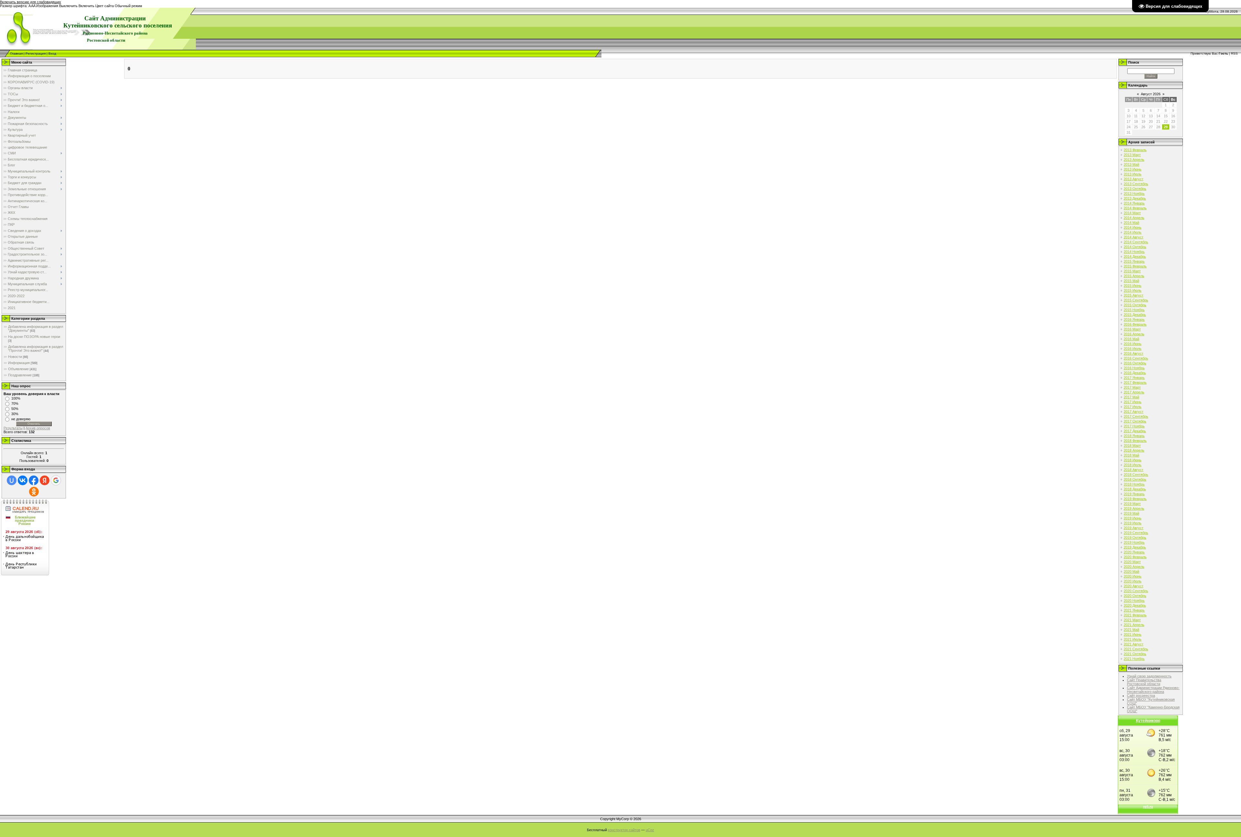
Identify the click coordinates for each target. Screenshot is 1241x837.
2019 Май (1131, 513)
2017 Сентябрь (1136, 416)
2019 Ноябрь (1134, 542)
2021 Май (1131, 630)
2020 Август (1133, 586)
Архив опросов (38, 428)
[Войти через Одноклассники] (34, 492)
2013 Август (1133, 179)
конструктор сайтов (624, 830)
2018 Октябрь (1135, 479)
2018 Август (1133, 470)
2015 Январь (1134, 261)
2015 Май (1131, 281)
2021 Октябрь (1135, 654)
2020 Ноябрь (1134, 600)
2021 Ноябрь (1134, 659)
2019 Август (1133, 528)
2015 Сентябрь (1136, 300)
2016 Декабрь (1135, 373)
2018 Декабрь (1135, 489)
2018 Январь (1134, 436)
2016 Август (1133, 353)
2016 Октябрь (1135, 363)
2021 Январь (1134, 610)
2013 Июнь (1132, 169)
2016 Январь (1134, 319)
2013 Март (1132, 155)
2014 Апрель (1134, 218)
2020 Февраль (1135, 557)
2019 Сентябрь (1136, 533)
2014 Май (1131, 223)
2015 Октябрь (1135, 305)
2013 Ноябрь (1134, 193)
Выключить (68, 6)
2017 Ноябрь (1134, 426)
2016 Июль (1132, 348)
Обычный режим (128, 6)
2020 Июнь (1132, 576)
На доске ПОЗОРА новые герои (34, 337)
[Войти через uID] (11, 480)
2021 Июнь (1132, 634)
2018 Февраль (1135, 441)
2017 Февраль (1135, 382)
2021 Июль (1132, 639)
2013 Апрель (1134, 160)
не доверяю (20, 419)
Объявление (18, 369)
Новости (15, 357)
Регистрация (36, 53)
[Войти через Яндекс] (44, 480)
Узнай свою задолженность (1149, 676)
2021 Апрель (1134, 625)
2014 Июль (1132, 232)
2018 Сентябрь (1136, 474)
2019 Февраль (1135, 499)
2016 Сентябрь (1136, 358)
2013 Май (1131, 164)
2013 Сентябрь (1136, 184)
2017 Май (1131, 397)
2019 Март (1132, 504)
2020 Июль (1132, 581)
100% (15, 398)
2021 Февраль (1135, 615)
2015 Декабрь (1135, 315)
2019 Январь (1134, 494)
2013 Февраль (1135, 150)
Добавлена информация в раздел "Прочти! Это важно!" (35, 348)
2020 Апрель (1134, 567)
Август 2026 (1151, 94)
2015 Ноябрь (1134, 310)
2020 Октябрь (1135, 596)
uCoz (650, 830)
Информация (19, 363)
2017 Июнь (1132, 402)
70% (14, 403)
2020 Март (1132, 562)
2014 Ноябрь (1134, 252)
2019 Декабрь (1135, 547)
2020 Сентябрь (1136, 591)
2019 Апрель (1134, 508)
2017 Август (1133, 411)
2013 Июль (1132, 174)
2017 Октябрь (1135, 421)
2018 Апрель (1134, 450)
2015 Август (1133, 295)
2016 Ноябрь (1134, 368)
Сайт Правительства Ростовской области (1144, 682)
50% (14, 409)
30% (14, 414)
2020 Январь (1134, 552)
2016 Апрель (1134, 334)
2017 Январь (1134, 378)
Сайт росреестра (1141, 695)
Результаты (13, 428)
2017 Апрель (1134, 392)
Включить (86, 6)
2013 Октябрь (1135, 189)
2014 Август (1133, 237)
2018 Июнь (1132, 460)
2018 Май (1131, 455)
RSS (1234, 53)
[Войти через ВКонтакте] (22, 480)
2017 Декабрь (1135, 431)
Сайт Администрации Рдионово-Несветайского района (1153, 690)
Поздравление (20, 375)
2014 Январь (1134, 203)
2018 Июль (1132, 465)
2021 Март (1132, 620)
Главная (16, 53)
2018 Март (1132, 445)
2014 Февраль (1135, 208)
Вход (52, 53)
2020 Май (1131, 571)
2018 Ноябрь (1134, 484)
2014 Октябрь (1135, 247)
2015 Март (1132, 271)
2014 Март (1132, 213)
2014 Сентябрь (1136, 242)
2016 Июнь (1132, 344)
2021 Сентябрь (1136, 649)
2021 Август (1133, 644)
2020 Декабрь (1135, 605)
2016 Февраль (1135, 324)
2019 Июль (1132, 523)
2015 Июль (1132, 290)
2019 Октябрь (1135, 537)
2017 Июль (1132, 407)
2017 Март (1132, 387)
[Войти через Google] (56, 480)
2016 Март (1132, 329)
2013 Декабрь (1135, 198)
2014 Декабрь (1135, 256)
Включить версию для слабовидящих (30, 2)
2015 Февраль (1135, 266)
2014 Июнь (1132, 227)
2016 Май (1131, 339)
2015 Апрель (1134, 276)
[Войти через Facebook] (33, 480)
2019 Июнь (1132, 518)
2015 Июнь (1132, 286)
